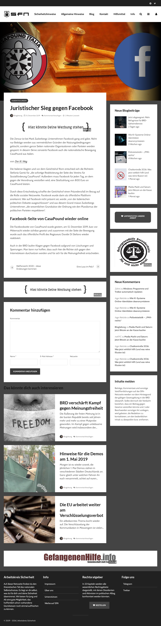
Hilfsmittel (119, 14)
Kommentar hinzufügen (52, 115)
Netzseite (74, 356)
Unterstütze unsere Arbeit (134, 217)
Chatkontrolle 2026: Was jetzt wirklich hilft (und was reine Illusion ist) (132, 349)
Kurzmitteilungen (19, 101)
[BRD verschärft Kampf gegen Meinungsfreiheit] (29, 417)
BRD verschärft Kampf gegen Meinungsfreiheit (81, 405)
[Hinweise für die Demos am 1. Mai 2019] (29, 468)
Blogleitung (18, 115)
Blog (91, 14)
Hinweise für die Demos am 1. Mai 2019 (81, 456)
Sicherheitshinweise (45, 14)
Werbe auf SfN (51, 603)
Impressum (50, 583)
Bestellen (101, 605)
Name (13, 356)
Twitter (126, 590)
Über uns (49, 590)
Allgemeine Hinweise (72, 14)
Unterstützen (51, 596)
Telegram (127, 583)
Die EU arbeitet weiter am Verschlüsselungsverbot (81, 510)
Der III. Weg (21, 161)
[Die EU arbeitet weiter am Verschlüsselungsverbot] (29, 519)
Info (132, 14)
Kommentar (15, 318)
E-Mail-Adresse (47, 356)
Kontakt (104, 14)
